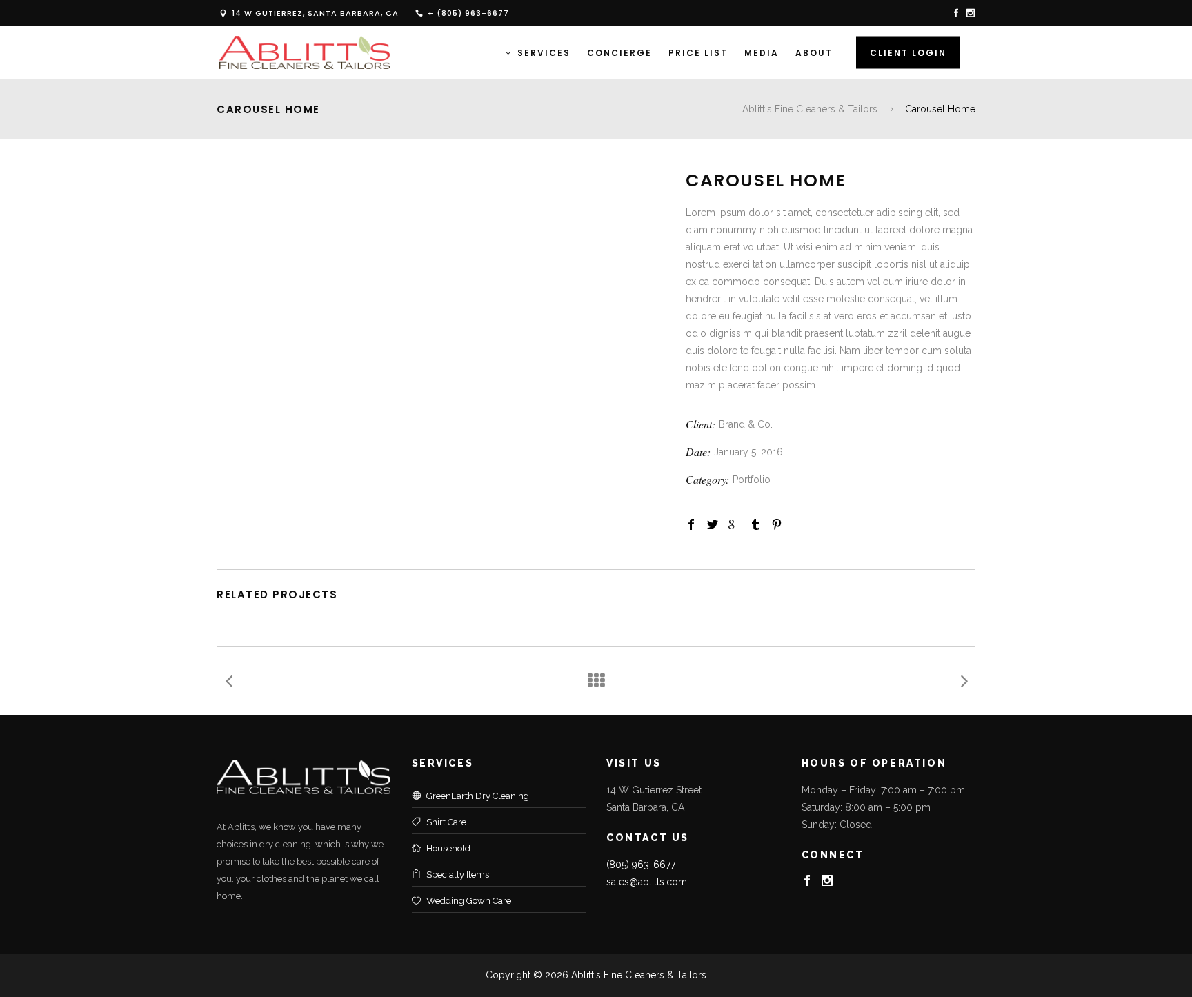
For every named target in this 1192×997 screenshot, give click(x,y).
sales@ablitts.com (646, 881)
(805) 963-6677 (640, 864)
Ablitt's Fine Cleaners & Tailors (809, 109)
